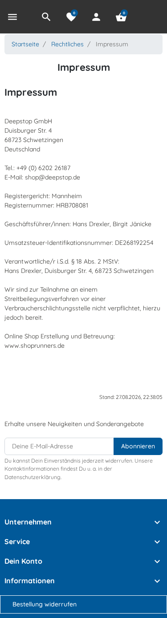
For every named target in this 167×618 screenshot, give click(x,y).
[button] (46, 17)
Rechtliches (67, 44)
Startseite (25, 44)
